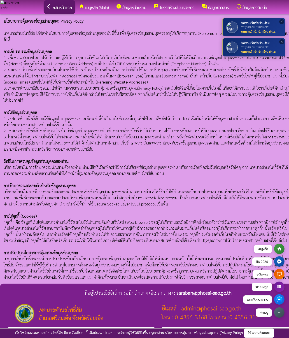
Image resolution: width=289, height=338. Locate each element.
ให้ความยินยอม (259, 333)
